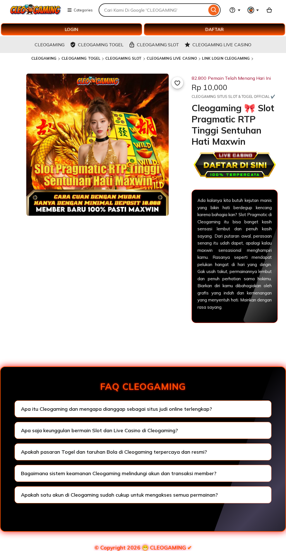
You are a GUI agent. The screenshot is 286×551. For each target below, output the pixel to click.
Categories (83, 10)
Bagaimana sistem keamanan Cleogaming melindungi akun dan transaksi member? (118, 473)
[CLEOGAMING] (35, 13)
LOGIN (71, 29)
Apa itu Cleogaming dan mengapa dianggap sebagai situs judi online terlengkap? (116, 409)
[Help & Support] (235, 10)
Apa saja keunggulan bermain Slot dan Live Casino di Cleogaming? (99, 430)
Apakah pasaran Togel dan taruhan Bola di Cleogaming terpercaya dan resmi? (114, 452)
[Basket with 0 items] (269, 10)
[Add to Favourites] (177, 83)
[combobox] (153, 10)
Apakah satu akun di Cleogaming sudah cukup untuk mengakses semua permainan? (119, 495)
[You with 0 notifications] (253, 10)
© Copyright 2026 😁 (143, 547)
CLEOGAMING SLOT (123, 58)
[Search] (214, 10)
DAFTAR (214, 29)
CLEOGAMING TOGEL (80, 58)
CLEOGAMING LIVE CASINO (172, 58)
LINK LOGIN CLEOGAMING (226, 58)
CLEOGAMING (43, 58)
